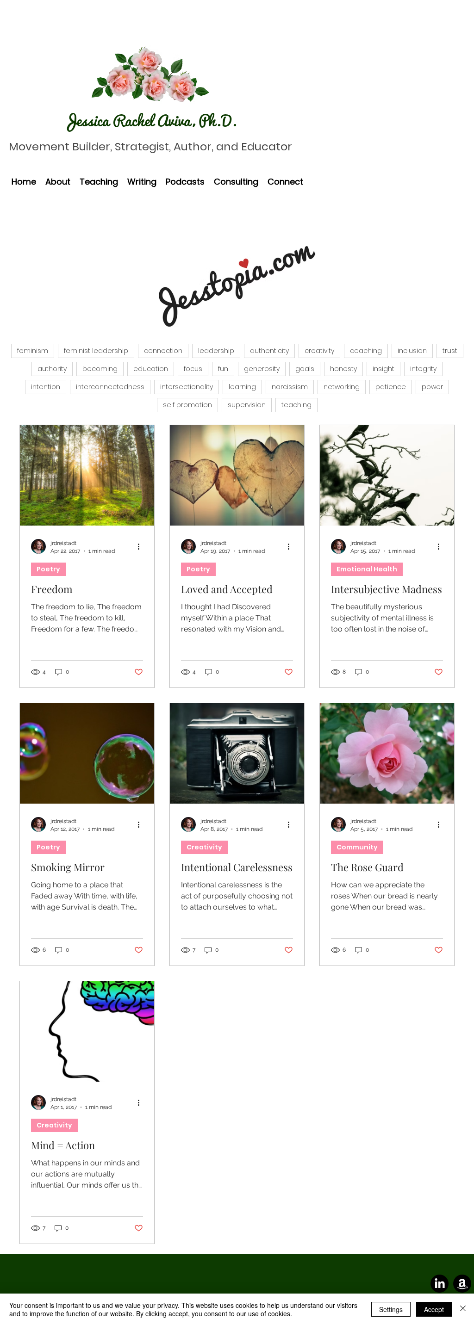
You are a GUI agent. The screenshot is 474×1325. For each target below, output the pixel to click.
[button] (58, 182)
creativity (319, 350)
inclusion (412, 350)
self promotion (187, 404)
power (432, 386)
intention (45, 386)
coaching (366, 350)
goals (304, 368)
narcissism (290, 386)
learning (242, 386)
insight (383, 368)
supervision (247, 404)
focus (193, 368)
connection (163, 350)
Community (357, 847)
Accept (434, 1309)
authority (52, 368)
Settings (391, 1309)
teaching (296, 404)
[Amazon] (462, 1284)
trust (450, 350)
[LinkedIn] (439, 1284)
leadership (216, 350)
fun (223, 368)
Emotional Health (367, 569)
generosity (262, 368)
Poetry (48, 569)
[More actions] (141, 546)
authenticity (269, 350)
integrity (423, 368)
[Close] (462, 1309)
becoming (100, 368)
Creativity (204, 847)
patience (390, 386)
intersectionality (186, 386)
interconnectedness (110, 386)
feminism (32, 350)
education (150, 368)
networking (342, 386)
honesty (343, 368)
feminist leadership (96, 350)
